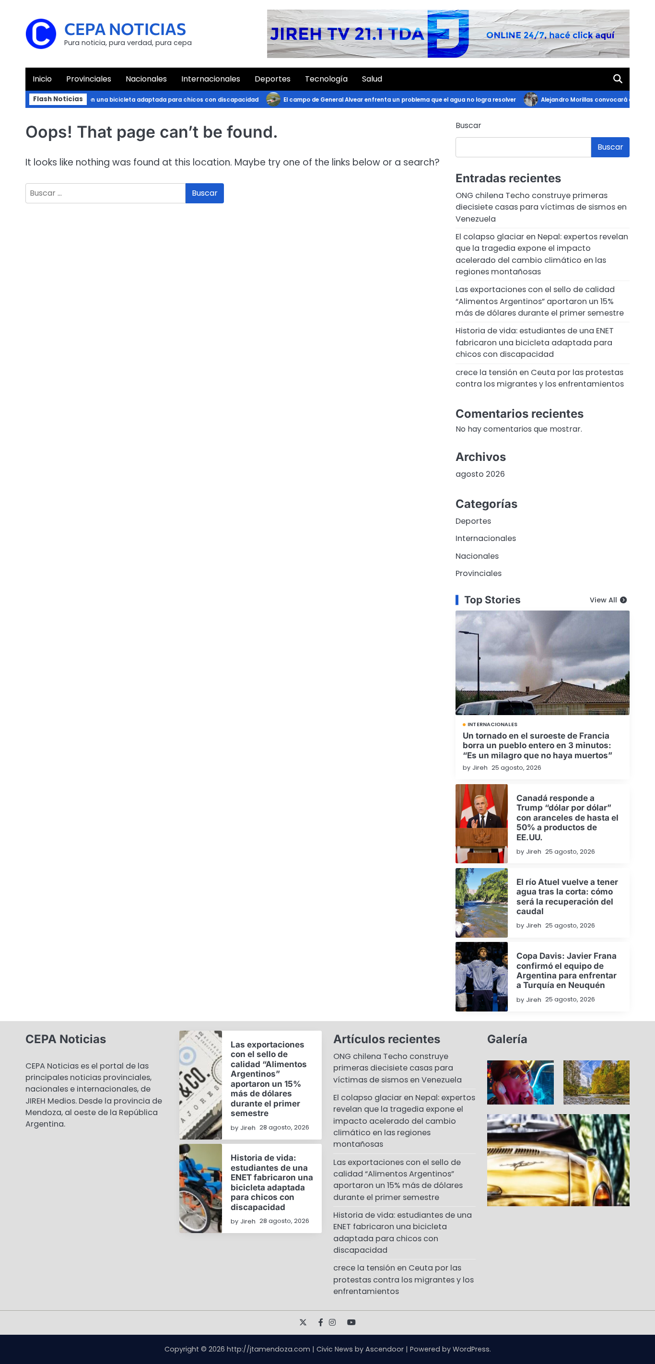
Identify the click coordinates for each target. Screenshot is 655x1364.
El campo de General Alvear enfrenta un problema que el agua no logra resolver (385, 100)
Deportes (273, 78)
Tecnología (326, 78)
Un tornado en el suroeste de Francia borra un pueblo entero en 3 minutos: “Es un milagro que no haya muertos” (537, 745)
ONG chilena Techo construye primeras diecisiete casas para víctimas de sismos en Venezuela (541, 207)
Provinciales (88, 78)
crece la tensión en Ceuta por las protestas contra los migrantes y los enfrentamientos (540, 378)
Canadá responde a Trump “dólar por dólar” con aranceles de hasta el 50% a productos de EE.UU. (567, 817)
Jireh (480, 768)
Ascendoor (384, 1349)
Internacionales (210, 78)
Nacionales (146, 78)
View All (603, 600)
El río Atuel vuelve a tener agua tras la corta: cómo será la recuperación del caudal (567, 896)
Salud (372, 78)
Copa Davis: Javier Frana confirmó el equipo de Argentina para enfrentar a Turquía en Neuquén (566, 970)
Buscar (468, 125)
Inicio (42, 78)
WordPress (471, 1349)
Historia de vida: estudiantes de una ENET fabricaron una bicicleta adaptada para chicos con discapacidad (535, 342)
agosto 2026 (480, 474)
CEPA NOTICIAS (125, 28)
